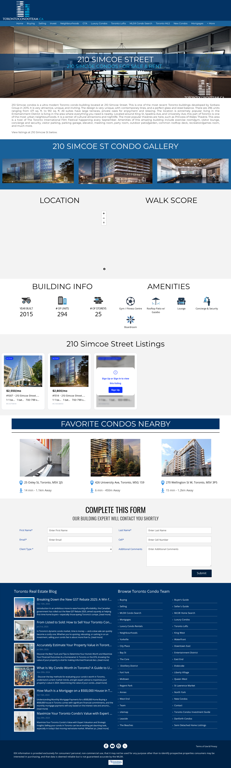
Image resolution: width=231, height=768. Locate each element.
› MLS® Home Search (183, 612)
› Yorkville (123, 639)
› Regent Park (125, 685)
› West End (124, 698)
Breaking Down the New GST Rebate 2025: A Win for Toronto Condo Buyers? (75, 599)
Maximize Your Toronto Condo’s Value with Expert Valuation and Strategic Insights (75, 713)
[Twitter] (125, 746)
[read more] (104, 614)
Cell (121, 539)
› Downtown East (181, 645)
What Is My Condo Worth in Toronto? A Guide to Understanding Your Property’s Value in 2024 (75, 668)
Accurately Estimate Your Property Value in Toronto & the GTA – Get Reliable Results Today (75, 645)
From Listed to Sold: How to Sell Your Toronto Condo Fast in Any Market (75, 622)
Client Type (26, 549)
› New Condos (179, 698)
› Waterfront (179, 639)
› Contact (177, 705)
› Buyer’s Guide (180, 599)
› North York (179, 692)
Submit (201, 573)
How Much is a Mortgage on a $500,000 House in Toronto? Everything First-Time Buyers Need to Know (75, 690)
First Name (26, 530)
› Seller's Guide (180, 606)
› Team (122, 705)
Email (23, 539)
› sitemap (123, 711)
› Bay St (122, 652)
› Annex (122, 692)
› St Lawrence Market (183, 685)
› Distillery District (128, 665)
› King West (178, 632)
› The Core (123, 659)
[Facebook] (106, 746)
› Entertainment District (185, 652)
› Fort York (123, 672)
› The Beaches (125, 725)
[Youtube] (112, 746)
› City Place (124, 645)
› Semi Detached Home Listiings (189, 725)
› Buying (122, 599)
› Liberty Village (180, 672)
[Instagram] (118, 746)
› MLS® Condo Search (129, 612)
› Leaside (123, 718)
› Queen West (179, 678)
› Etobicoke (178, 665)
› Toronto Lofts (180, 626)
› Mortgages (124, 619)
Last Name (125, 530)
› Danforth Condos (182, 718)
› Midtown (123, 678)
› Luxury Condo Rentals (130, 626)
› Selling (122, 606)
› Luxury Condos (181, 619)
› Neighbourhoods (128, 632)
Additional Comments (130, 549)
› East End (177, 659)
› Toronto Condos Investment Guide (191, 711)
